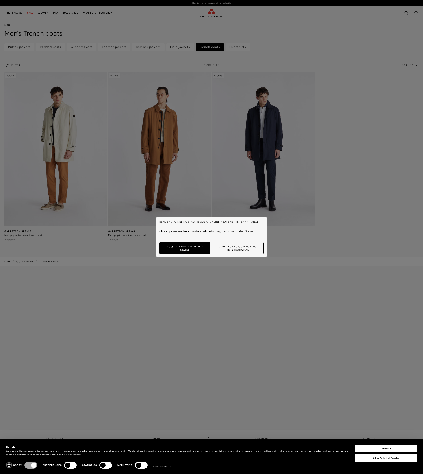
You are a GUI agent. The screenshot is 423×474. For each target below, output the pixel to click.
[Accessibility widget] (9, 465)
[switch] (70, 465)
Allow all (386, 448)
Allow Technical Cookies (386, 458)
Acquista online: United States (185, 248)
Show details (160, 466)
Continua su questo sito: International (238, 248)
